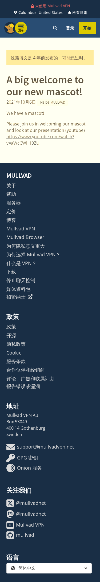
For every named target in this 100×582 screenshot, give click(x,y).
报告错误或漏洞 (23, 386)
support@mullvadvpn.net (45, 446)
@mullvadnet (31, 503)
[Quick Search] (55, 28)
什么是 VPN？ (21, 263)
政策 (11, 326)
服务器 (13, 203)
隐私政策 (16, 344)
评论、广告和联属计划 (30, 378)
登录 (70, 28)
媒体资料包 (18, 289)
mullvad (25, 535)
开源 (11, 335)
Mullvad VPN (20, 228)
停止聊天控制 (20, 280)
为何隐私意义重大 (25, 246)
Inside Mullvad (52, 102)
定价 (11, 211)
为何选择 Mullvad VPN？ (33, 254)
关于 (11, 185)
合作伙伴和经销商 (25, 370)
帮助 (11, 194)
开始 (87, 28)
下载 (11, 271)
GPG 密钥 (27, 457)
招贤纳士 (16, 297)
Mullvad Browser (25, 237)
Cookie (14, 352)
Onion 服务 (29, 468)
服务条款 (16, 361)
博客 (11, 220)
